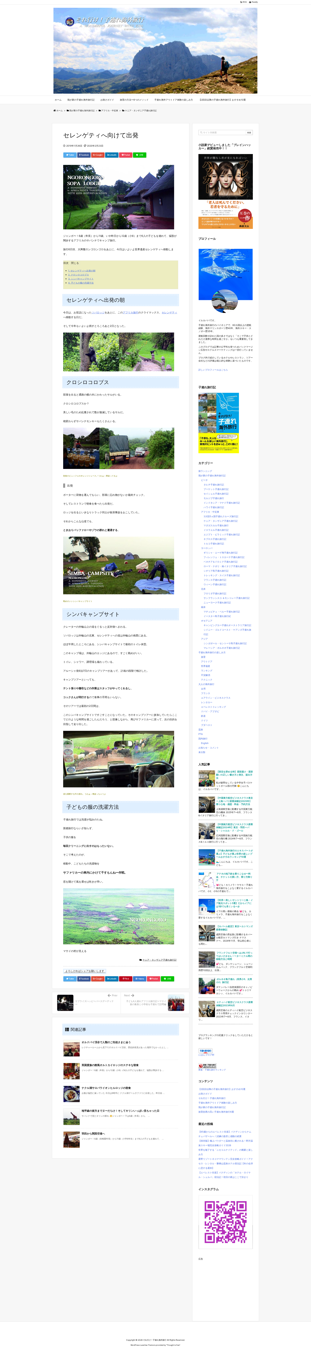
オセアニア (206, 620)
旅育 (203, 657)
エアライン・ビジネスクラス (215, 697)
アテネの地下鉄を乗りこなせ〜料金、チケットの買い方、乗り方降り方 (234, 876)
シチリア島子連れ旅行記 (216, 570)
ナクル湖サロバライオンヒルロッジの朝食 (106, 1087)
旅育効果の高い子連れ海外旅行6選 (216, 1111)
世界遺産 (205, 666)
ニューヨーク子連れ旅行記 (217, 602)
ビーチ (204, 480)
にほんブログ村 (206, 1054)
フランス (205, 693)
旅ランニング (205, 471)
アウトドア (206, 661)
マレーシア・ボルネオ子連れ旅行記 (222, 647)
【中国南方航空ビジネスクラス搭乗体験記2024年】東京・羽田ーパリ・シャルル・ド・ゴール (234, 827)
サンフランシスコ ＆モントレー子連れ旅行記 (227, 598)
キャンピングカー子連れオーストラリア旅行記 (227, 625)
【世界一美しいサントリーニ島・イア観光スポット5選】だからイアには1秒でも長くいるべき (234, 903)
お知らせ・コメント (208, 747)
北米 (203, 588)
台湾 (203, 688)
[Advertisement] (225, 1284)
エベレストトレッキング (213, 706)
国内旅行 (202, 738)
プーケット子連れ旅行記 (216, 489)
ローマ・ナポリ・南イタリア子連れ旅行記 (225, 566)
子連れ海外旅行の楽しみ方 (212, 652)
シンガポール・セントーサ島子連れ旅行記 (225, 643)
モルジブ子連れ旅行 (214, 498)
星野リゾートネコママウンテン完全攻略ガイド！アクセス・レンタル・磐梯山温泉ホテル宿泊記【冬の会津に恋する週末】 (225, 1163)
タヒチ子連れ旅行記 (214, 484)
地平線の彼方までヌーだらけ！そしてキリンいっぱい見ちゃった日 (120, 1110)
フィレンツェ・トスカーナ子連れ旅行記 (224, 557)
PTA (200, 734)
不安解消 (205, 675)
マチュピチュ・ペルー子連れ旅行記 (222, 611)
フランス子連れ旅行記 (215, 579)
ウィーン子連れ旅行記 (215, 584)
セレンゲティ (169, 312)
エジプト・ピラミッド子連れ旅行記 (222, 534)
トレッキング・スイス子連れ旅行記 (222, 575)
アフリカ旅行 (130, 312)
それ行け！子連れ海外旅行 (212, 1098)
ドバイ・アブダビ (210, 711)
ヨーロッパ (206, 548)
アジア (204, 638)
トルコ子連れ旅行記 (214, 543)
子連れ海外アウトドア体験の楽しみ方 (217, 1102)
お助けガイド (205, 1093)
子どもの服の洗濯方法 (81, 282)
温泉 (200, 729)
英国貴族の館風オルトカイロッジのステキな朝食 (110, 1065)
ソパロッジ (98, 312)
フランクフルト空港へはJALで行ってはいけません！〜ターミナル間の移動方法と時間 (234, 955)
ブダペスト (206, 725)
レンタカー (206, 702)
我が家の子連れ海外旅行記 (82, 110)
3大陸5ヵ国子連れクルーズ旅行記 (221, 516)
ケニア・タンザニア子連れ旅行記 (141, 110)
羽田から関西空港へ (93, 1133)
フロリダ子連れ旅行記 (215, 593)
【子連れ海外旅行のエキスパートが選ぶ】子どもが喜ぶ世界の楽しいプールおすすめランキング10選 (234, 853)
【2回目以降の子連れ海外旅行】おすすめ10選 (221, 1089)
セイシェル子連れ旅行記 (216, 493)
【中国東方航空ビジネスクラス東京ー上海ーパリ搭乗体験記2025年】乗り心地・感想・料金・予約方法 (234, 801)
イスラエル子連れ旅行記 (216, 530)
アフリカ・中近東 (109, 110)
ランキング (206, 670)
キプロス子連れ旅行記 (215, 539)
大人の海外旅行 (206, 684)
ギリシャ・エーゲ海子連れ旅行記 (221, 552)
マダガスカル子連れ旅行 (216, 525)
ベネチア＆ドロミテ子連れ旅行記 (221, 561)
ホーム (59, 110)
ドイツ (204, 720)
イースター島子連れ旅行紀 (217, 616)
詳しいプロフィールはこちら (213, 369)
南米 (203, 607)
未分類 (201, 752)
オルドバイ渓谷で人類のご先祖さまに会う (106, 1042)
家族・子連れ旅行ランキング (212, 1070)
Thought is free (173, 1345)
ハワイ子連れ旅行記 (214, 507)
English (204, 743)
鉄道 (203, 715)
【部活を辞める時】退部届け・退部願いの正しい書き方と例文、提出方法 (234, 774)
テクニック (206, 679)
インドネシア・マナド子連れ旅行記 (222, 502)
